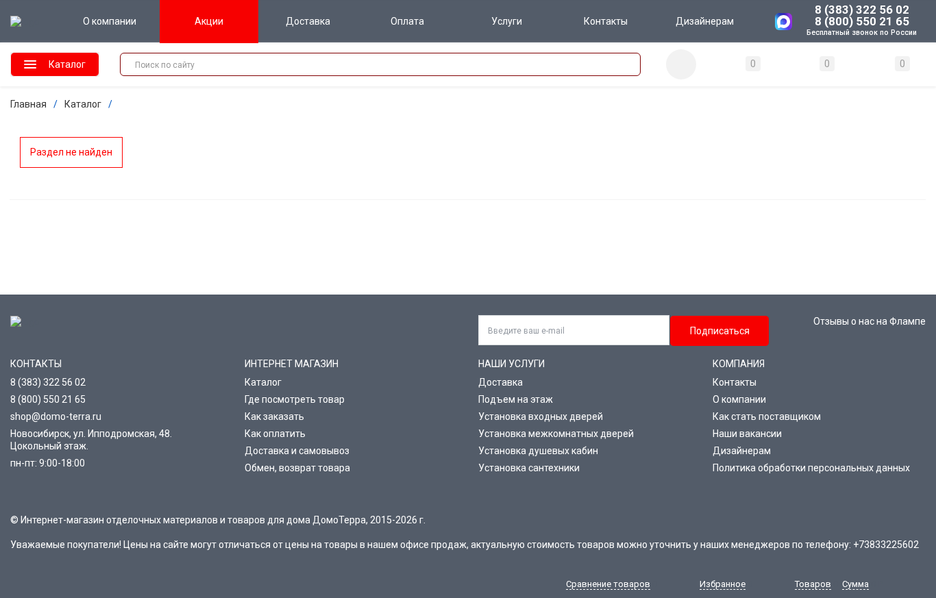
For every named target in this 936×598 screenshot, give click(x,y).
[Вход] (681, 64)
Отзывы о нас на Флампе (869, 321)
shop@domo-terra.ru (55, 416)
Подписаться (720, 330)
